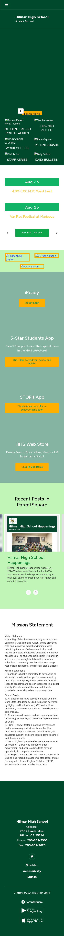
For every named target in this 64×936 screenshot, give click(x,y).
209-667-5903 (37, 840)
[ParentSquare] (32, 901)
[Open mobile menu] (6, 5)
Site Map (32, 865)
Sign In (32, 877)
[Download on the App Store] (32, 920)
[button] (8, 76)
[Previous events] (7, 232)
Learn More (32, 107)
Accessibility (32, 871)
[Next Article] (35, 592)
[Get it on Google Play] (32, 910)
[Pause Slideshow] (21, 111)
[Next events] (56, 232)
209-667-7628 (35, 845)
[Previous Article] (28, 592)
